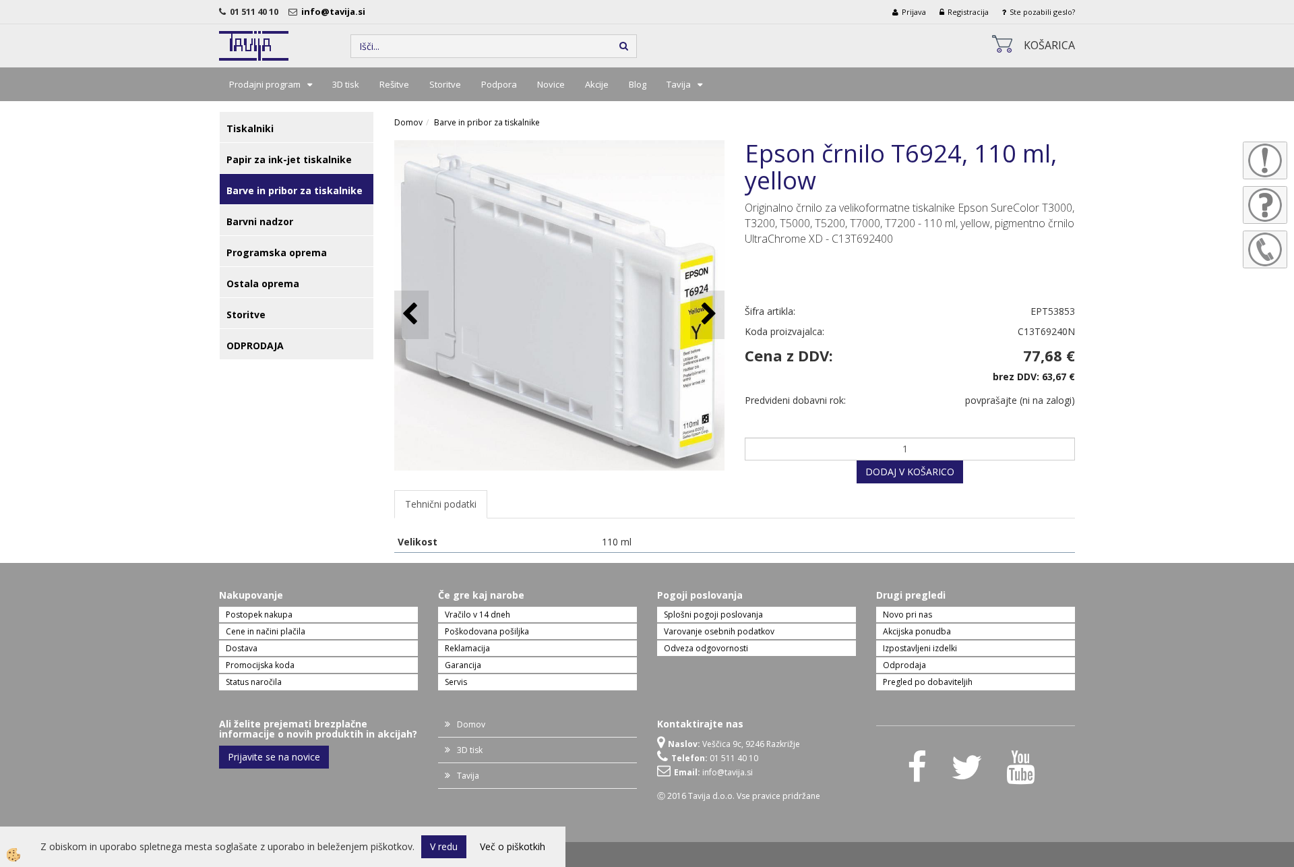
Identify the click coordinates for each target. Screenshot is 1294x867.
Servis (456, 682)
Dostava (241, 648)
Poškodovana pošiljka (487, 631)
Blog (637, 84)
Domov (408, 122)
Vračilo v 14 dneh (477, 614)
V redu (444, 846)
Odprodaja (904, 665)
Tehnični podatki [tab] (440, 504)
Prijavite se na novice (274, 756)
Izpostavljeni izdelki (920, 648)
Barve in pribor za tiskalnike (487, 122)
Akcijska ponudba (917, 631)
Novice (551, 84)
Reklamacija (467, 648)
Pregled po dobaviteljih (928, 682)
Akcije (597, 84)
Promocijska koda (260, 665)
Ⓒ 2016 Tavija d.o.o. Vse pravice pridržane (738, 796)
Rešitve (394, 84)
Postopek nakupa (259, 614)
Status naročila (254, 682)
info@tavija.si (335, 11)
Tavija (679, 84)
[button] (707, 314)
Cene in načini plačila (265, 631)
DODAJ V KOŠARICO (909, 471)
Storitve (445, 84)
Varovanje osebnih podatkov (719, 631)
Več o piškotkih (512, 846)
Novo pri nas (907, 614)
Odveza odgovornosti (706, 648)
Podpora (499, 84)
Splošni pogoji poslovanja (713, 614)
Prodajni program (265, 84)
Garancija (463, 665)
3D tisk (345, 84)
